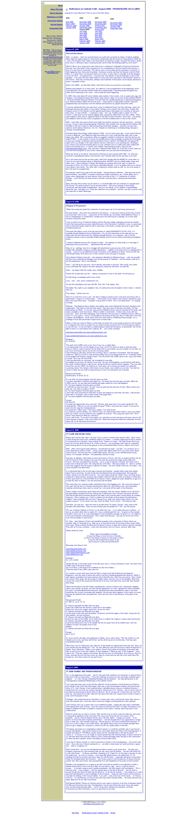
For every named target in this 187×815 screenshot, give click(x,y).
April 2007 (98, 37)
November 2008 (85, 24)
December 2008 (85, 22)
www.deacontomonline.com (76, 148)
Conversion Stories (55, 21)
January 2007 (100, 43)
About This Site (57, 9)
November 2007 (100, 24)
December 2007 (100, 22)
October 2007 (100, 26)
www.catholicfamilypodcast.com (52, 57)
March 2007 (99, 39)
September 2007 (101, 28)
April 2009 (69, 22)
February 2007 (100, 41)
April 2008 (83, 37)
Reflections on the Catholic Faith (95, 813)
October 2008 (84, 26)
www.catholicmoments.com (96, 332)
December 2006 (116, 23)
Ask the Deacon (57, 25)
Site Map (75, 813)
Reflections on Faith (55, 17)
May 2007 (98, 35)
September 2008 (86, 28)
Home (60, 5)
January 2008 (84, 43)
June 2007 (99, 33)
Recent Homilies (56, 13)
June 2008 (83, 33)
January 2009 (71, 28)
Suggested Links (56, 28)
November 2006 (116, 25)
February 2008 (85, 41)
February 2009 (71, 26)
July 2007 (98, 31)
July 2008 (83, 31)
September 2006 (116, 28)
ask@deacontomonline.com (93, 804)
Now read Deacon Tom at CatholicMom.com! (52, 72)
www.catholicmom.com (98, 336)
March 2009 (70, 24)
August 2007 (99, 29)
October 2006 (115, 27)
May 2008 (83, 35)
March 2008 (84, 39)
